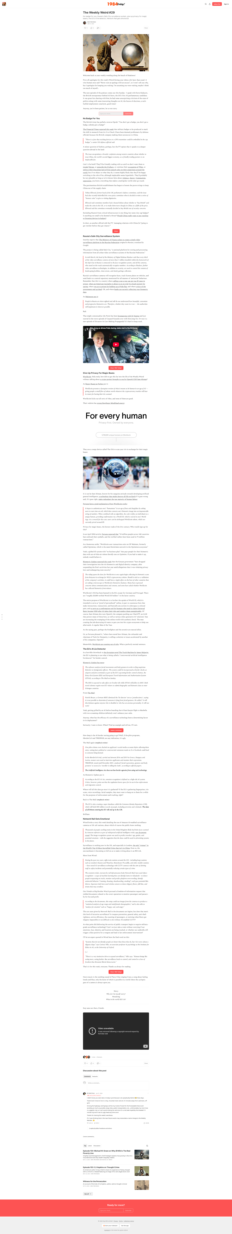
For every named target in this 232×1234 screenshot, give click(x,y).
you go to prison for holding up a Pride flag (110, 286)
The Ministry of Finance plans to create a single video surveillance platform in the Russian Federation (111, 241)
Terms (121, 1221)
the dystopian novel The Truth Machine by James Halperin (126, 652)
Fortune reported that (110, 534)
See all (86, 1194)
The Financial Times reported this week (98, 129)
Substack (107, 1230)
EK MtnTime (91, 1093)
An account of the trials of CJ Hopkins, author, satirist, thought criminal (105, 1184)
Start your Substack (111, 1225)
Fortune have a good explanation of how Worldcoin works (105, 504)
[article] (116, 1156)
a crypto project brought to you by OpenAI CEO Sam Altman (123, 379)
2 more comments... (89, 1136)
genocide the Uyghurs (105, 167)
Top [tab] (85, 1146)
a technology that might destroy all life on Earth (117, 496)
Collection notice (129, 1221)
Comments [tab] (87, 1076)
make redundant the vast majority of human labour (118, 499)
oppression (87, 181)
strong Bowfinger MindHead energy (110, 403)
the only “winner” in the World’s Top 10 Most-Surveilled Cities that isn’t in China (115, 847)
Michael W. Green (107, 1159)
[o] (142, 1154)
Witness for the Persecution (94, 1181)
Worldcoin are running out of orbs (105, 644)
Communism (140, 178)
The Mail (91, 693)
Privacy (116, 1221)
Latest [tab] (90, 1146)
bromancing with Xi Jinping (128, 316)
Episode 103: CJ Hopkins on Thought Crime (101, 1167)
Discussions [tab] (97, 1146)
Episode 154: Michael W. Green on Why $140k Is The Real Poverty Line (106, 1152)
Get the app (125, 1225)
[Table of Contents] (2, 617)
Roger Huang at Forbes (94, 384)
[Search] (206, 4)
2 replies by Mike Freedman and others (100, 1128)
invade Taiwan (88, 167)
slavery (132, 178)
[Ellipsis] (148, 1093)
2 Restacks (99, 1057)
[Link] (80, 118)
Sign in (226, 4)
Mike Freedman (91, 22)
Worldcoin (87, 376)
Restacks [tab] (95, 1076)
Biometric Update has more (93, 662)
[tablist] (91, 1076)
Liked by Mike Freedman (95, 1095)
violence (125, 178)
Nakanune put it (91, 296)
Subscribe (217, 4)
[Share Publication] (210, 4)
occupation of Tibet (135, 167)
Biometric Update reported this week (97, 561)
